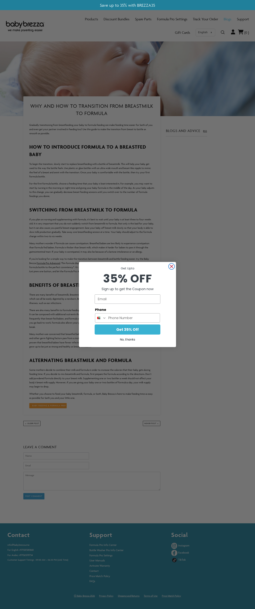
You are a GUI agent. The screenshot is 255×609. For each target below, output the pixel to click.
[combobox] (100, 317)
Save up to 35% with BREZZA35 (127, 5)
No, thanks (127, 339)
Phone (100, 309)
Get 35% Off (127, 329)
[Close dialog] (172, 266)
